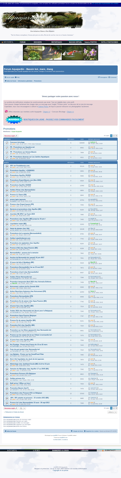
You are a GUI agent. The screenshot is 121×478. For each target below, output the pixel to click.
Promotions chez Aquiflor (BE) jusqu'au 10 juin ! (28, 219)
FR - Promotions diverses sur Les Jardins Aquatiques (29, 157)
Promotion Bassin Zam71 (19, 388)
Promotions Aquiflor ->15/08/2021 (22, 170)
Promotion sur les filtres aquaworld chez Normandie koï (30, 330)
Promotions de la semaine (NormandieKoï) (25, 233)
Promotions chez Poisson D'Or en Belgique (26, 393)
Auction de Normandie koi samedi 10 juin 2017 (27, 257)
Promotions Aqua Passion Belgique (23, 315)
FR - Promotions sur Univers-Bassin (23, 152)
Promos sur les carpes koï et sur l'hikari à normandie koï (31, 335)
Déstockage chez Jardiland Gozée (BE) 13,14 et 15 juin (30, 364)
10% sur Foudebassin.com (20, 166)
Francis (14, 356)
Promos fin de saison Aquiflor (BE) (23, 320)
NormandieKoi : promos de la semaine (24, 253)
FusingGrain (94, 223)
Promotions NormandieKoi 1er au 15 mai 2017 (27, 267)
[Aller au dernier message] (96, 142)
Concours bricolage (17, 142)
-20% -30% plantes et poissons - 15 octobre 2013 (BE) (29, 398)
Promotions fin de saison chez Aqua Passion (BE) (28, 301)
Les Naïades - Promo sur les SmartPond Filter (27, 354)
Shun (92, 228)
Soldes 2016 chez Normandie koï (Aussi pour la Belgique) (31, 311)
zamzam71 (15, 389)
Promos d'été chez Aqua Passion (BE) (24, 248)
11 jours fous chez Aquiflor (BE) (21, 340)
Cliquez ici (46, 112)
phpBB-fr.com (63, 437)
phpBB (55, 435)
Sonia (92, 291)
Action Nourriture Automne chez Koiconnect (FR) (28, 291)
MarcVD (93, 262)
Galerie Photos (43, 106)
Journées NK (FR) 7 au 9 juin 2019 (22, 214)
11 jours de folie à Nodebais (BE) (22, 262)
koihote (93, 142)
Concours (38, 144)
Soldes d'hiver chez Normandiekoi (22, 190)
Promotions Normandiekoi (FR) (21, 296)
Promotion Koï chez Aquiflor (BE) (22, 325)
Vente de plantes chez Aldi (19, 228)
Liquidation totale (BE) (18, 224)
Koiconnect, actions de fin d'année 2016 (24, 286)
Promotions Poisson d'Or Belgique (23, 373)
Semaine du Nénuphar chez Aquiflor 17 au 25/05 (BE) (29, 369)
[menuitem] (17, 77)
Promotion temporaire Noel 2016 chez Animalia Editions (30, 282)
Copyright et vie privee (60, 470)
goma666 (93, 199)
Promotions (9, 128)
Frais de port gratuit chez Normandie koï (25, 349)
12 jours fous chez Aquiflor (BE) (21, 306)
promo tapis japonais (18, 199)
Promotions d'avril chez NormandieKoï (24, 272)
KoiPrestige (15, 346)
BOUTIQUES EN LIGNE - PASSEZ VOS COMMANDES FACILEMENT (54, 120)
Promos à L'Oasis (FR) (18, 195)
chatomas (15, 380)
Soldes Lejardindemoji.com (20, 238)
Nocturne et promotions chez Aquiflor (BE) (25, 209)
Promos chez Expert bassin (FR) (22, 204)
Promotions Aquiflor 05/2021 (20, 175)
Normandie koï (16, 259)
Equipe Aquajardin (17, 131)
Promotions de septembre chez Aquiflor (24, 243)
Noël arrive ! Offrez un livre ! (20, 383)
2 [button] (113, 136)
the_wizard (15, 230)
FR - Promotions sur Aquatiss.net (22, 147)
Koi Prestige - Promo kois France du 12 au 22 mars (28, 344)
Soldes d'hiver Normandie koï (21, 277)
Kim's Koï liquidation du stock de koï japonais (27, 359)
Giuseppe (93, 373)
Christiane (93, 392)
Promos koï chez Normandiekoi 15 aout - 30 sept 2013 (29, 402)
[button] (116, 135)
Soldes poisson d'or (17, 378)
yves (13, 144)
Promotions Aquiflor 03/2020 (20, 185)
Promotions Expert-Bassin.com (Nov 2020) (25, 180)
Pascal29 (93, 209)
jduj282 (14, 201)
